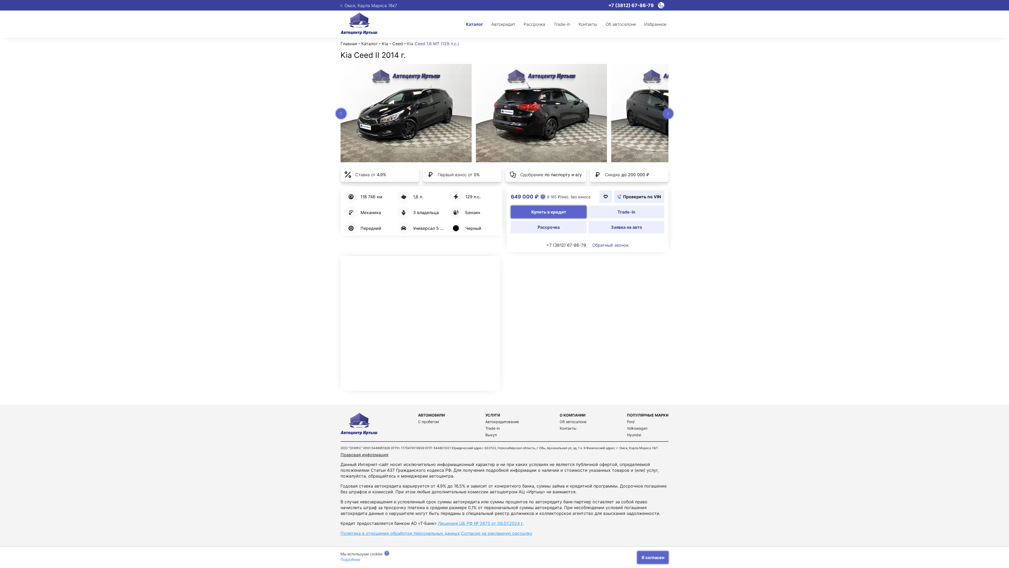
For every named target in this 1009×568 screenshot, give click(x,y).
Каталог (369, 43)
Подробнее (350, 559)
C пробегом (428, 421)
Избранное (655, 24)
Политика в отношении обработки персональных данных (400, 533)
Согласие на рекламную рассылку (496, 533)
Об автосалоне (573, 421)
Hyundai (634, 435)
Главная (349, 43)
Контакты (568, 428)
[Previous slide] (341, 113)
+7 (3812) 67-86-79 (566, 245)
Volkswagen (637, 428)
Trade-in (492, 428)
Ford (631, 421)
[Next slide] (668, 113)
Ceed (397, 43)
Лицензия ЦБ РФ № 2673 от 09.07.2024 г (480, 523)
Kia (385, 43)
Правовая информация (364, 454)
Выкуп (491, 435)
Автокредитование (502, 421)
